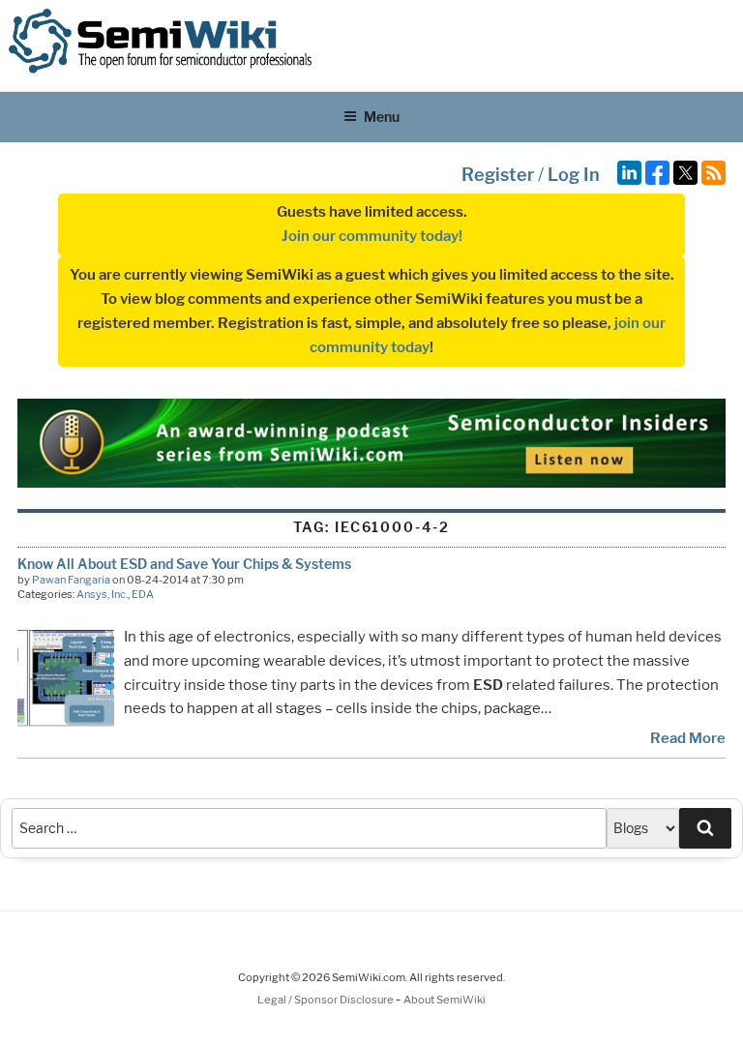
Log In (574, 174)
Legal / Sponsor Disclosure (326, 999)
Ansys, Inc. (102, 594)
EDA (143, 594)
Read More (688, 738)
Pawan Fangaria (71, 579)
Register (497, 174)
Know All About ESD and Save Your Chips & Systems (184, 563)
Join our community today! (372, 236)
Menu (382, 116)
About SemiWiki (444, 999)
